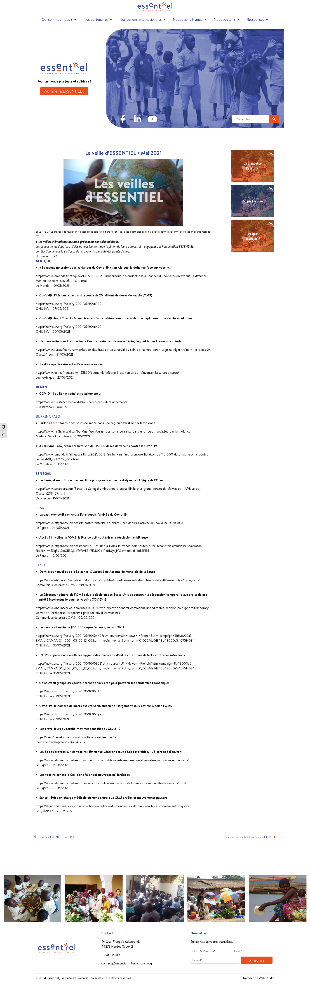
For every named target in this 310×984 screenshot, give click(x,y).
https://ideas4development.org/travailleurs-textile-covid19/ (77, 737)
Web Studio (266, 978)
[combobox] (250, 119)
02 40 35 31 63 (111, 955)
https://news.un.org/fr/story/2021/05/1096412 (68, 691)
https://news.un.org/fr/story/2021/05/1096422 (68, 326)
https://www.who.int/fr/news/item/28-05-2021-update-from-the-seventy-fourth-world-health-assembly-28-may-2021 (118, 580)
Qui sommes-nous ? (57, 19)
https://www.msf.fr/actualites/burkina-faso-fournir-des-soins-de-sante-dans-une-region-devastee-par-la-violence (113, 431)
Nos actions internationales (140, 19)
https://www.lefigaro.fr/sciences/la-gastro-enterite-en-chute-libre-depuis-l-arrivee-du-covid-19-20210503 (109, 523)
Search (227, 117)
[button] (4, 896)
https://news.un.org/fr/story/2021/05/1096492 (68, 714)
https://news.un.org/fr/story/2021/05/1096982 (68, 303)
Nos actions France (188, 19)
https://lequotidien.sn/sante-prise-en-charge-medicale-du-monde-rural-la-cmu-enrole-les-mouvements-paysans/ (113, 806)
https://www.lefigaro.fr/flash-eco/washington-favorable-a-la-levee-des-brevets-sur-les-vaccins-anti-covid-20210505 (116, 760)
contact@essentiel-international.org (126, 963)
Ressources (255, 19)
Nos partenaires (96, 19)
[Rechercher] (274, 119)
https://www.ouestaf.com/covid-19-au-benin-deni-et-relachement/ (81, 402)
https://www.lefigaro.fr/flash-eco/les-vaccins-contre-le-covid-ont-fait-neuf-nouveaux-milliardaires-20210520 (111, 783)
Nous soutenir (225, 19)
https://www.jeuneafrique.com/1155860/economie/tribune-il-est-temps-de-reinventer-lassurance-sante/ (107, 372)
